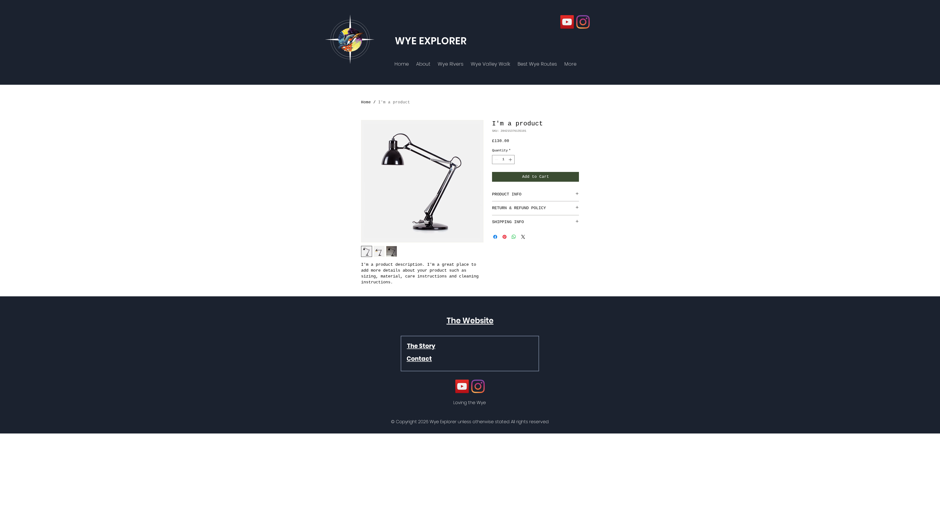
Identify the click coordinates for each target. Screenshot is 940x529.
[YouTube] (567, 22)
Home (366, 102)
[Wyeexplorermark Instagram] (583, 22)
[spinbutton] (503, 159)
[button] (570, 64)
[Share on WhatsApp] (514, 237)
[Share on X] (523, 237)
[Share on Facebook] (495, 237)
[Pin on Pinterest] (504, 237)
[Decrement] (496, 159)
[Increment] (511, 159)
